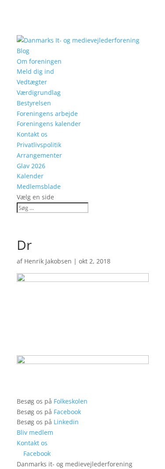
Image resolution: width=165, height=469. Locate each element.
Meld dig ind (35, 71)
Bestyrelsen (34, 103)
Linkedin (66, 422)
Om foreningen (39, 61)
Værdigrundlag (39, 92)
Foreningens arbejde (47, 113)
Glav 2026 (31, 166)
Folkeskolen (71, 401)
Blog (23, 51)
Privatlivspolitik (39, 145)
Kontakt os (32, 134)
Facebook (67, 412)
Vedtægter (32, 82)
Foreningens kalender (49, 123)
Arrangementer (39, 155)
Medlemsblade (39, 186)
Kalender (30, 176)
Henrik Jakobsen (48, 261)
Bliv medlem (35, 432)
